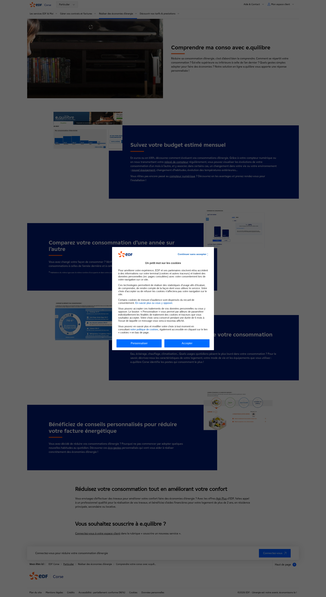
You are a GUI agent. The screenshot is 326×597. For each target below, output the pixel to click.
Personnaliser (139, 343)
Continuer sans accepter (192, 254)
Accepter (187, 343)
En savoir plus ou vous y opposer (153, 302)
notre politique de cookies (144, 329)
